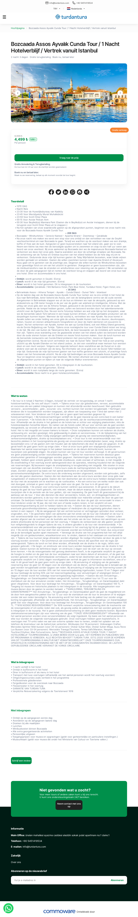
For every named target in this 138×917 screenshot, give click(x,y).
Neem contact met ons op (69, 805)
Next (120, 93)
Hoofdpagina (17, 28)
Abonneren (117, 880)
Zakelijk (16, 855)
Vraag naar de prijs (69, 157)
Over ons (16, 862)
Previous (18, 93)
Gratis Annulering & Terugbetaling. (32, 164)
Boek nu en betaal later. (26, 172)
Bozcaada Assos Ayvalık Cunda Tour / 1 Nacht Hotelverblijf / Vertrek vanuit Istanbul (72, 28)
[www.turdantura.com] (71, 17)
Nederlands (76, 8)
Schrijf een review (21, 760)
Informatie (17, 828)
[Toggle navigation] (4, 17)
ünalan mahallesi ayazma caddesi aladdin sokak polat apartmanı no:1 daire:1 (60, 835)
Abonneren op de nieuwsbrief (29, 871)
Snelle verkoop (119, 130)
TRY (55, 8)
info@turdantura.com (59, 3)
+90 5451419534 (84, 3)
